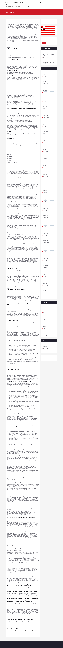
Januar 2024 (45, 133)
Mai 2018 (44, 251)
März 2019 (45, 231)
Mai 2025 (44, 101)
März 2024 (45, 128)
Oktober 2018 (45, 240)
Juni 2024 (44, 122)
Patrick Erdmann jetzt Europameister (49, 52)
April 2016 (45, 290)
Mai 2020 (44, 201)
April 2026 (45, 81)
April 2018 (45, 253)
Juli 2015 (44, 292)
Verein (28, 2)
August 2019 (45, 219)
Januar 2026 (45, 85)
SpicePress (35, 646)
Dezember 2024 (45, 110)
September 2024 (46, 117)
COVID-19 (44, 310)
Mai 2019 (44, 226)
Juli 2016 (44, 287)
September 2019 (46, 217)
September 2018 (46, 242)
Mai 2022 (44, 167)
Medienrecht (25, 625)
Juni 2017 (44, 276)
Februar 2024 (45, 131)
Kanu (36, 2)
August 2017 (45, 272)
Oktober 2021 (45, 176)
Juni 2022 (44, 165)
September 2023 (46, 138)
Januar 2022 (45, 174)
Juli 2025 (44, 97)
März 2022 (45, 172)
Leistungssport (45, 321)
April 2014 (45, 294)
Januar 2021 (45, 190)
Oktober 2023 (45, 135)
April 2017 (45, 278)
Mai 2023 (44, 144)
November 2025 (46, 90)
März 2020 (45, 206)
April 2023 (45, 147)
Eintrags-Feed (45, 346)
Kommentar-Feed (46, 348)
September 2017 (46, 269)
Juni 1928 (44, 297)
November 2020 (46, 192)
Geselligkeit (45, 312)
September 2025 (46, 94)
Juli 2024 (44, 119)
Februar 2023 (45, 151)
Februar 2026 (45, 83)
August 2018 (45, 244)
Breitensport (45, 308)
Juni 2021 (44, 185)
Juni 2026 (44, 76)
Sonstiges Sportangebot (42, 2)
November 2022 (46, 156)
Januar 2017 (45, 283)
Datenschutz (55, 12)
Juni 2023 (44, 142)
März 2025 (45, 106)
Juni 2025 (44, 99)
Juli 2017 (44, 274)
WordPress (29, 646)
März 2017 (45, 281)
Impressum (45, 356)
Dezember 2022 (45, 153)
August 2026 (45, 72)
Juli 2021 (44, 183)
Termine (49, 2)
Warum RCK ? (45, 21)
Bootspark (45, 305)
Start (51, 12)
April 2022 (45, 169)
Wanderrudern (45, 335)
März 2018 (45, 256)
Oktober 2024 (45, 115)
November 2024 (46, 113)
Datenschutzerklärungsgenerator (29, 624)
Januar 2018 (45, 260)
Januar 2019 (45, 235)
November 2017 (46, 265)
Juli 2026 (44, 74)
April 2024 (45, 126)
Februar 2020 (45, 208)
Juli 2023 (44, 140)
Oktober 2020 (45, 194)
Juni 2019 (44, 224)
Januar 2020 (45, 210)
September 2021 (46, 178)
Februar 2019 (45, 233)
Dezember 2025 (45, 88)
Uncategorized (45, 330)
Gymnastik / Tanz (46, 314)
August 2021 (45, 181)
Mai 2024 (44, 124)
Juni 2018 (44, 249)
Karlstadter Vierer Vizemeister (48, 57)
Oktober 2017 (45, 267)
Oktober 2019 (45, 215)
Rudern (32, 2)
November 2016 (46, 285)
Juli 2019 (44, 222)
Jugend (44, 317)
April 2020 (45, 203)
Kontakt (54, 2)
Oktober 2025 (45, 92)
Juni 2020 (44, 199)
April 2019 (45, 228)
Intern (28, 6)
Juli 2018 (44, 247)
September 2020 (46, 197)
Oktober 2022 (45, 158)
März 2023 (45, 149)
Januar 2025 (45, 108)
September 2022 (46, 160)
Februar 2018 (45, 258)
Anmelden (45, 344)
